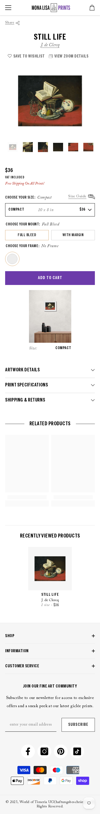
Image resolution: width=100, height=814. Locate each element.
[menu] (8, 8)
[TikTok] (77, 751)
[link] (27, 497)
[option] (50, 101)
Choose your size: (28, 198)
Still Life (50, 595)
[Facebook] (28, 751)
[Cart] (92, 7)
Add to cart (50, 278)
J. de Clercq (50, 45)
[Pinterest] (61, 751)
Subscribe (78, 725)
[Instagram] (44, 751)
